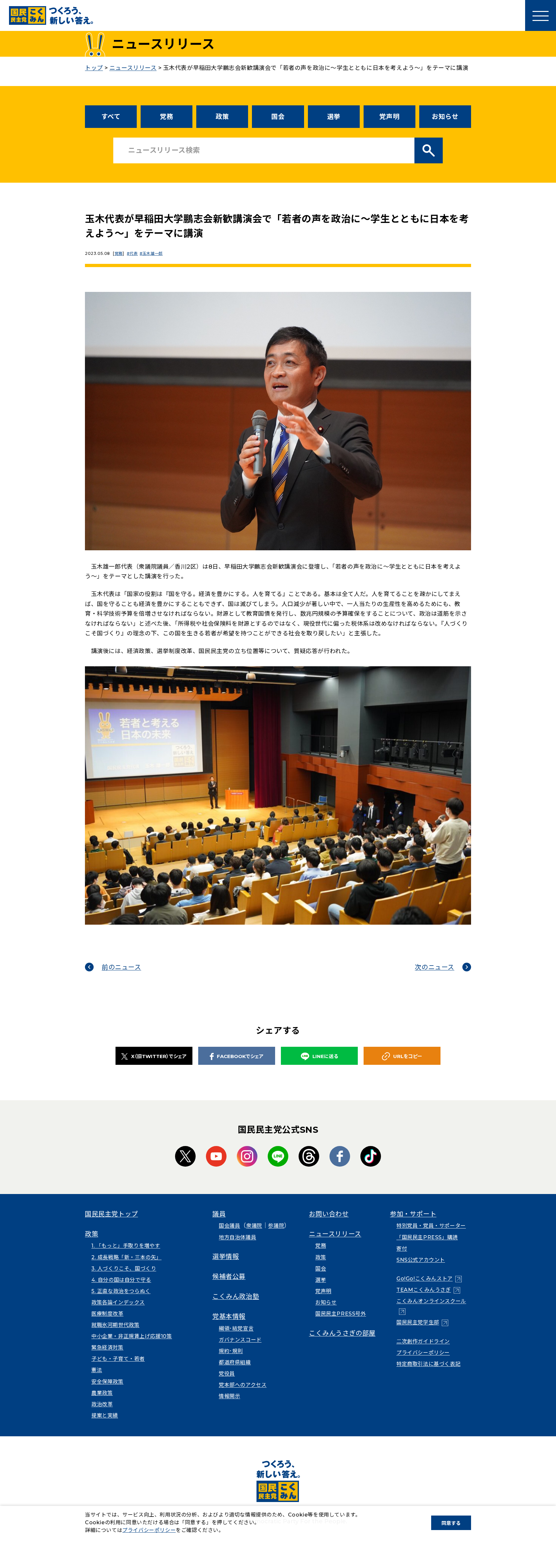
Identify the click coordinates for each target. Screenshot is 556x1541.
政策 (222, 116)
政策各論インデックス (118, 1302)
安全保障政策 (107, 1382)
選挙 (333, 116)
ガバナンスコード (240, 1340)
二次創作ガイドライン (423, 1341)
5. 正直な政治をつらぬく (121, 1291)
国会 (277, 116)
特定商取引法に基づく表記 (428, 1364)
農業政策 (102, 1393)
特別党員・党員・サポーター (431, 1226)
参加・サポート (413, 1214)
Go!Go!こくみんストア (429, 1279)
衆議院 (254, 1226)
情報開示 (229, 1396)
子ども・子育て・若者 (118, 1359)
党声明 (389, 116)
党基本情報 (229, 1316)
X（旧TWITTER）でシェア (159, 1056)
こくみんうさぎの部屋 (342, 1333)
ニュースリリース (335, 1234)
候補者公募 (229, 1276)
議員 (219, 1214)
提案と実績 (104, 1415)
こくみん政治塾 (235, 1296)
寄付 (401, 1249)
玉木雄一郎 (153, 253)
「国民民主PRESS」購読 (427, 1237)
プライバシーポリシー (423, 1353)
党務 (166, 116)
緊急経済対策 (107, 1347)
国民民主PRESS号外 (340, 1314)
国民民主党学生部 (422, 1322)
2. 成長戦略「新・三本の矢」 (126, 1257)
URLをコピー (407, 1056)
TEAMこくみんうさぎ (428, 1290)
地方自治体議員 (237, 1237)
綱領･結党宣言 (236, 1328)
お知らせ (445, 116)
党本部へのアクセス (242, 1385)
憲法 (96, 1370)
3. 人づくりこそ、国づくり (123, 1269)
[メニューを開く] (540, 15)
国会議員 (229, 1226)
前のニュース (121, 967)
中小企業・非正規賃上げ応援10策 (131, 1336)
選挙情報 (225, 1256)
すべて (111, 116)
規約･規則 (231, 1351)
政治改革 (102, 1404)
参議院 (276, 1226)
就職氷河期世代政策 (115, 1325)
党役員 (227, 1374)
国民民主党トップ (111, 1214)
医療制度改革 (107, 1314)
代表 (134, 253)
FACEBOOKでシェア (240, 1056)
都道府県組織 (235, 1362)
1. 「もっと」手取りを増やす (125, 1246)
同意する (451, 1523)
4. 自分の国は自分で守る (121, 1280)
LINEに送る (325, 1056)
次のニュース (434, 967)
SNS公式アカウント (420, 1260)
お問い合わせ (329, 1214)
